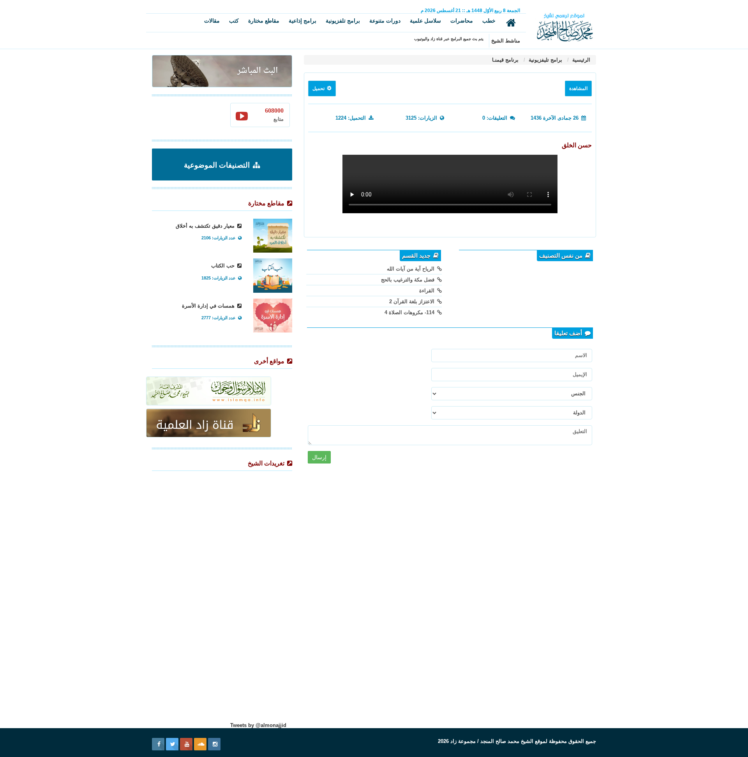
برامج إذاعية (302, 21)
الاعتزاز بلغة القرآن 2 (412, 301)
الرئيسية (580, 60)
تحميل (319, 88)
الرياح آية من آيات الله (411, 269)
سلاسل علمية (425, 21)
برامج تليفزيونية (544, 60)
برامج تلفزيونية (343, 21)
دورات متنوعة (384, 21)
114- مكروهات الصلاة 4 (410, 312)
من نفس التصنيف (561, 256)
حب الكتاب (223, 266)
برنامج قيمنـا (505, 60)
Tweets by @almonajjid (258, 725)
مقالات (212, 21)
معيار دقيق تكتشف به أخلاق (206, 226)
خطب (489, 21)
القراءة (427, 291)
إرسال (319, 457)
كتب (234, 21)
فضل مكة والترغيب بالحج (408, 280)
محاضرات (461, 21)
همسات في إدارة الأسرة (209, 306)
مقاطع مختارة (263, 21)
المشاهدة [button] (578, 88)
